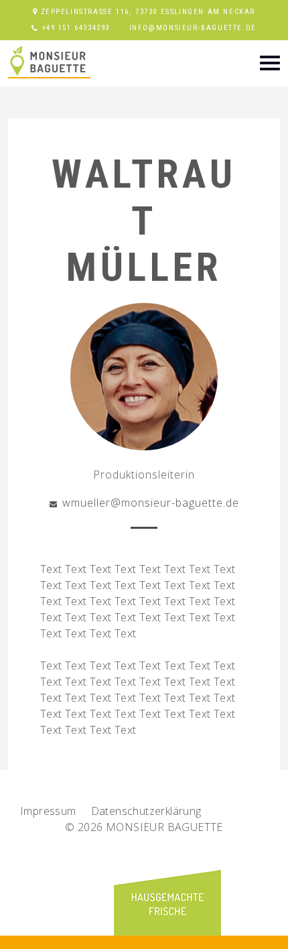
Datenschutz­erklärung (146, 811)
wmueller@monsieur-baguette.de (150, 502)
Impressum (48, 811)
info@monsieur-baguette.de (193, 27)
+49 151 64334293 (76, 27)
